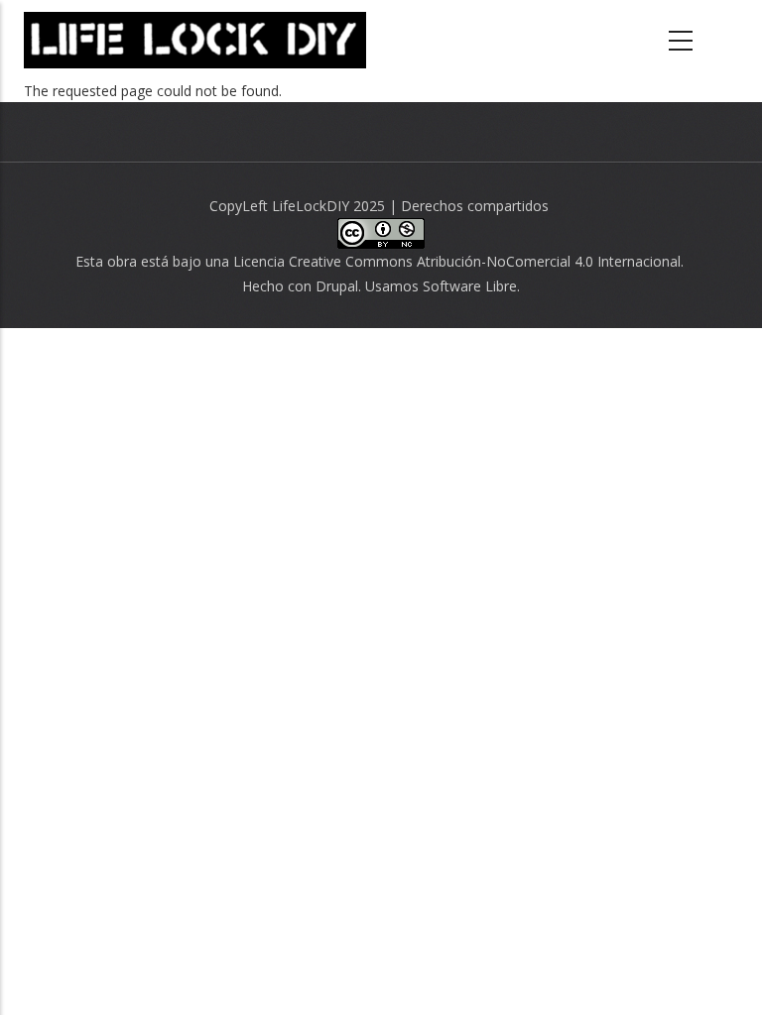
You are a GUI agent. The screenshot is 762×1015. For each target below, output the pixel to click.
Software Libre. (471, 286)
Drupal (337, 286)
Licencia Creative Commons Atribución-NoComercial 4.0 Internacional (457, 261)
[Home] (195, 40)
